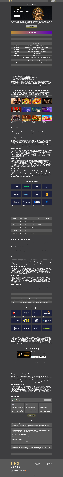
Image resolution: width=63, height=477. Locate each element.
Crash (36, 96)
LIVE (25, 96)
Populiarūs (15, 96)
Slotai (46, 96)
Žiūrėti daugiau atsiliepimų (31, 415)
